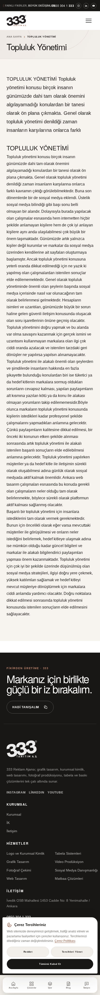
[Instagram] (78, 6)
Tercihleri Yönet (72, 951)
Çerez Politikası (65, 941)
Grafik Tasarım (18, 862)
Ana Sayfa (14, 36)
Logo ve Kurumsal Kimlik (25, 853)
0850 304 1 (63, 5)
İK (8, 823)
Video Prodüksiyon (69, 862)
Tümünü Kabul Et (50, 964)
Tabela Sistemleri (68, 853)
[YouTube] (93, 6)
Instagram (16, 792)
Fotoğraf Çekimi (19, 870)
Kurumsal (14, 814)
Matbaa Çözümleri (69, 878)
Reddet (28, 951)
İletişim (12, 831)
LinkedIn (36, 792)
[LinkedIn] (86, 6)
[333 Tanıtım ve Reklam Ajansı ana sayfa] (21, 20)
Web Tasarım (17, 878)
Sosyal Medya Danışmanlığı (76, 870)
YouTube (55, 792)
